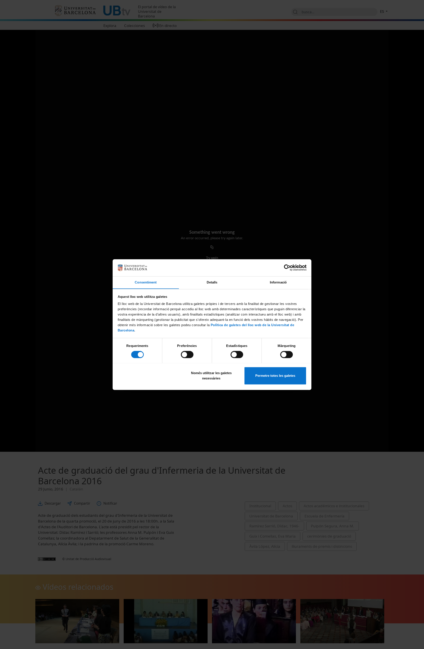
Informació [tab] (278, 282)
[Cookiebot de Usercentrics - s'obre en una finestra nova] (287, 267)
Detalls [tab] (212, 282)
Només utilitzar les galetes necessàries (211, 375)
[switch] (187, 354)
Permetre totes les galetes (275, 375)
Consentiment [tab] (146, 282)
